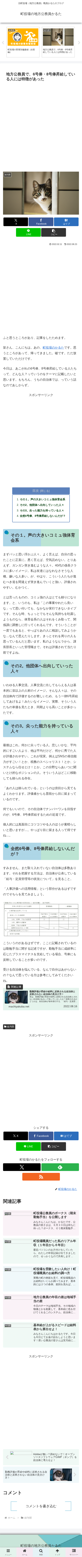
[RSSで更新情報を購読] (41, 1177)
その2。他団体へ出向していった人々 (42, 504)
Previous (3, 43)
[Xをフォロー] (22, 1167)
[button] (53, 232)
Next (79, 43)
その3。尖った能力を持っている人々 (42, 510)
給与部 (10, 1026)
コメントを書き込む (41, 1506)
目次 (35, 491)
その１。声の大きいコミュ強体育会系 (42, 499)
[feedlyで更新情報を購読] (60, 1167)
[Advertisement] (41, 126)
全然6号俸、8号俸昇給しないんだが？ (43, 515)
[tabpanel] (22, 42)
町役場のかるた (53, 347)
